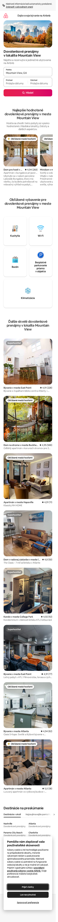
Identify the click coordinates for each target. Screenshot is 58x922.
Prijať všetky (28, 887)
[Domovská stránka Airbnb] (6, 15)
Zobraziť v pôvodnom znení (19, 7)
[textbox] (15, 83)
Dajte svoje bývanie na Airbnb (34, 15)
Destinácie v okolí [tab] (12, 814)
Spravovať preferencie (28, 902)
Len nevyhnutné (28, 894)
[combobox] (28, 73)
